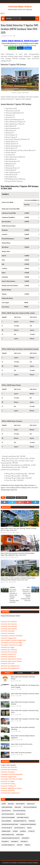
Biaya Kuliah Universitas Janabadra (21, 752)
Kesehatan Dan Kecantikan (10, 824)
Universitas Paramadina (8, 631)
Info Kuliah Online (8, 814)
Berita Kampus (20, 803)
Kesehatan (32, 821)
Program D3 (25, 838)
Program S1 (5, 841)
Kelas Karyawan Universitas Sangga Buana (13, 640)
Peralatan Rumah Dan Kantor (10, 838)
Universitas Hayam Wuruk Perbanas (11, 659)
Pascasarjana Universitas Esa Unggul (11, 642)
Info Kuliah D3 (6, 810)
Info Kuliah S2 (20, 814)
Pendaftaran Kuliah (8, 834)
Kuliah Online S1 (7, 827)
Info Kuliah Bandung (30, 807)
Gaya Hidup (18, 807)
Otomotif (31, 831)
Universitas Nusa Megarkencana (10, 666)
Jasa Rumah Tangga (23, 817)
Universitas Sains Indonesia (9, 626)
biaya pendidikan (21, 497)
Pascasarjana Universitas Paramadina (12, 635)
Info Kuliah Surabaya (8, 817)
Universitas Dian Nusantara (9, 621)
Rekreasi (27, 845)
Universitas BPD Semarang (9, 649)
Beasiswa (11, 803)
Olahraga (23, 831)
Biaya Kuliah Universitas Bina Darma (21, 744)
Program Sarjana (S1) (8, 845)
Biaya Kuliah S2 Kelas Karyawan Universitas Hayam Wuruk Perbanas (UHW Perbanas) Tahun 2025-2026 (18, 579)
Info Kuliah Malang (19, 810)
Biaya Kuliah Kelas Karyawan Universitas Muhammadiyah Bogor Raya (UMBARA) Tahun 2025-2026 (17, 554)
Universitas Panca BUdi (7, 663)
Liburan (15, 831)
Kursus (29, 827)
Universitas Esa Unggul (7, 647)
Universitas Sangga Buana (8, 638)
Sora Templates (12, 862)
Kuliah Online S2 (19, 827)
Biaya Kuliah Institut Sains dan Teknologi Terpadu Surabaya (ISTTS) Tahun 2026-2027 (18, 529)
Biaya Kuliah (10, 497)
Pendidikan (19, 834)
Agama (4, 803)
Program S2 (14, 841)
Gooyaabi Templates (32, 862)
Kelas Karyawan (6, 821)
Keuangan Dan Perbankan (28, 824)
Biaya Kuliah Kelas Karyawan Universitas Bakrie (25, 693)
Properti (20, 845)
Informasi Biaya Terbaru (20, 6)
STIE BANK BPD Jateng (8, 783)
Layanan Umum (6, 831)
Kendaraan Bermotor (19, 821)
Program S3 (24, 841)
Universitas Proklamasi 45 (8, 654)
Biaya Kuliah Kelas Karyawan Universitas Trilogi (25, 719)
